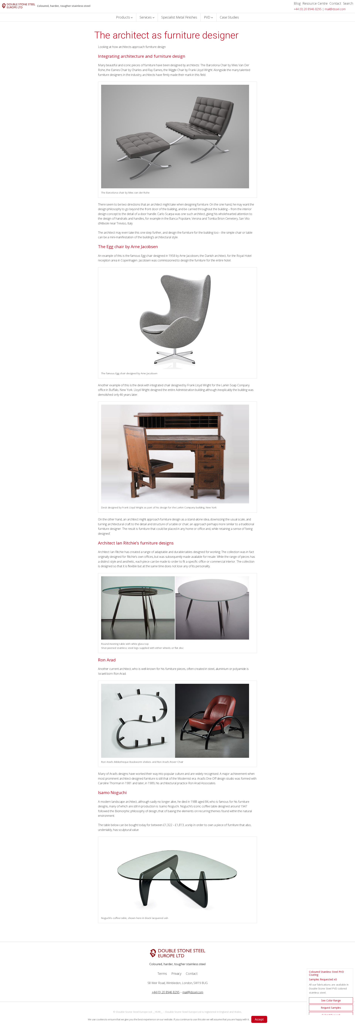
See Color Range (331, 1000)
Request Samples (331, 1007)
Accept (259, 1019)
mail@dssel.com (335, 9)
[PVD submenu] (212, 17)
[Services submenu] (154, 17)
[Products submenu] (132, 17)
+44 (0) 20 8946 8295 (308, 9)
